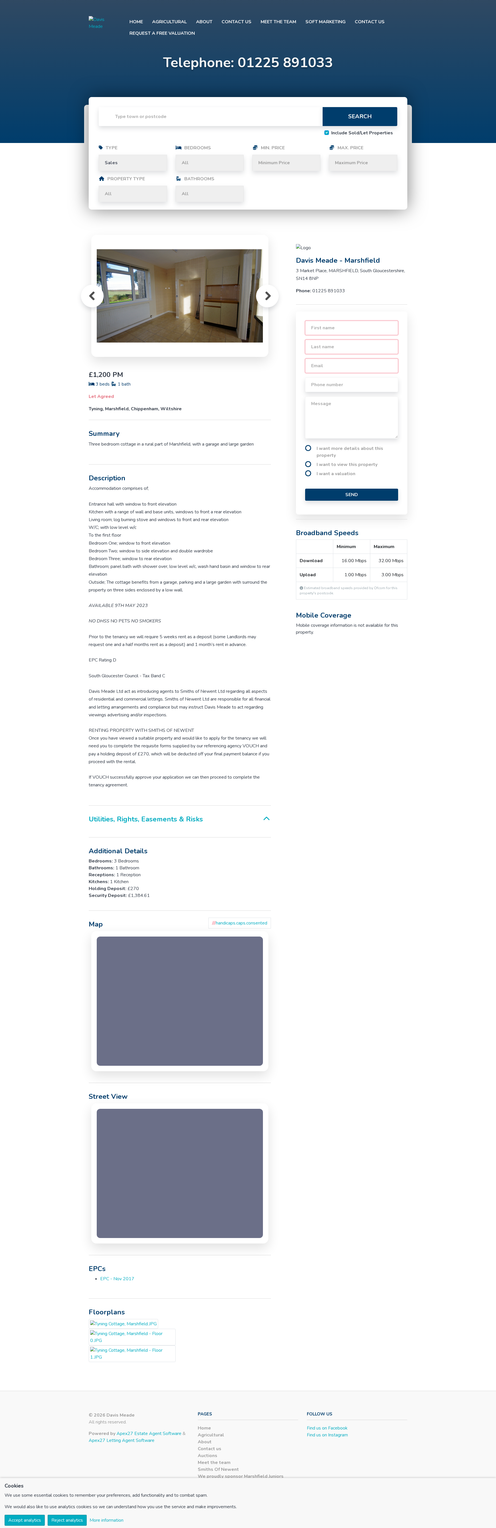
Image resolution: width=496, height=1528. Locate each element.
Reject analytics (67, 1520)
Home (136, 22)
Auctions (207, 1455)
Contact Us (370, 22)
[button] (92, 296)
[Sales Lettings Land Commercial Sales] (133, 163)
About (204, 22)
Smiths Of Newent (218, 1469)
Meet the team (278, 22)
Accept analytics (24, 1520)
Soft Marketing (325, 22)
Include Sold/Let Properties (362, 133)
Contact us (236, 22)
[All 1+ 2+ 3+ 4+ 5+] (210, 163)
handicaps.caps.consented (239, 923)
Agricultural (169, 22)
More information (106, 1520)
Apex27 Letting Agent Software (121, 1440)
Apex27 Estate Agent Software (149, 1433)
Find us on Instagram (327, 1435)
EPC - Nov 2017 (117, 1279)
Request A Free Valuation (162, 33)
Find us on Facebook (327, 1428)
